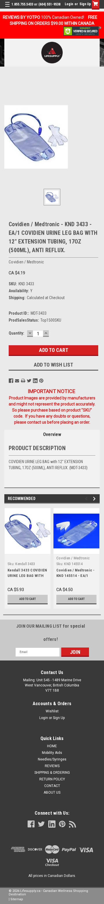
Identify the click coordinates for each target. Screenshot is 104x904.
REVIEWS (52, 766)
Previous (87, 499)
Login (69, 4)
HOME (52, 746)
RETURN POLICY (52, 779)
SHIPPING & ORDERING (52, 773)
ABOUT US (52, 792)
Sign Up (85, 4)
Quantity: (16, 333)
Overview (52, 434)
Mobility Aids (52, 753)
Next (95, 499)
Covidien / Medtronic (73, 558)
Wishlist (52, 711)
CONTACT (52, 786)
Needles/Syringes (52, 759)
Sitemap (16, 899)
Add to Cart (27, 599)
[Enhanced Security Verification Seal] (82, 31)
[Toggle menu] (8, 8)
